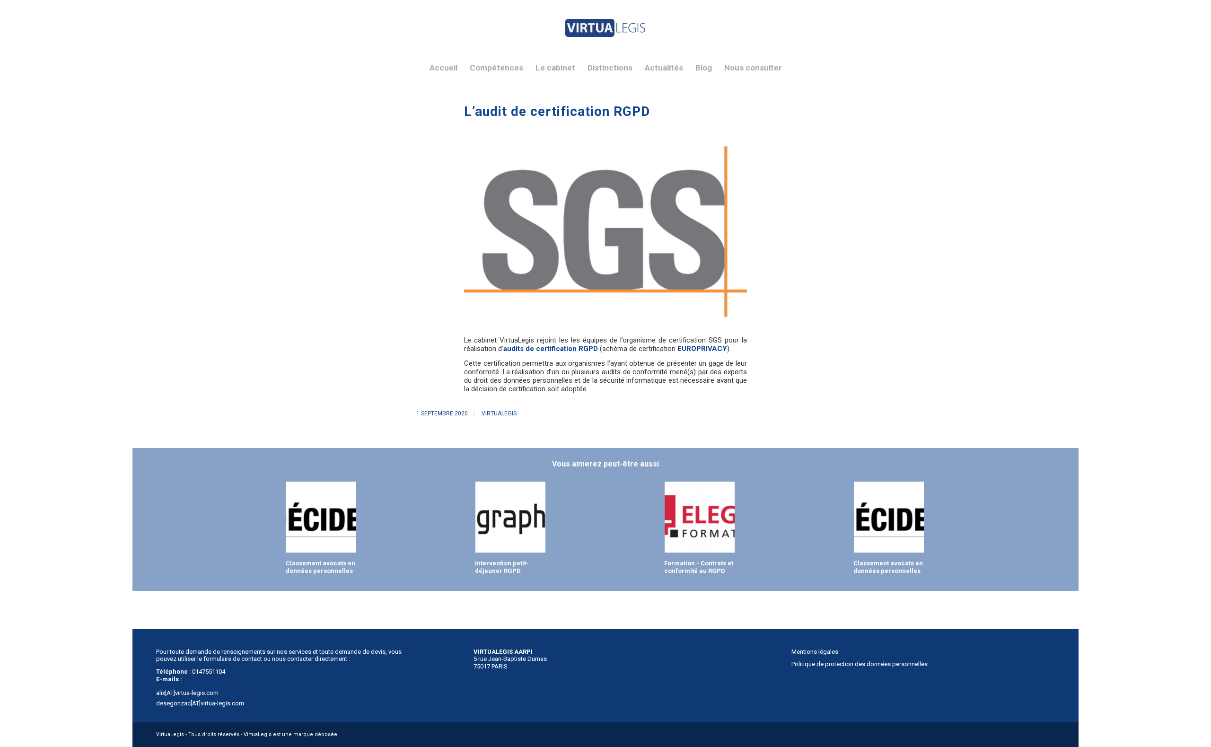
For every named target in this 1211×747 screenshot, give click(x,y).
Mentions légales (814, 651)
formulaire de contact (232, 658)
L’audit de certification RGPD (557, 111)
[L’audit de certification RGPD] (605, 231)
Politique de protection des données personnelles (859, 664)
